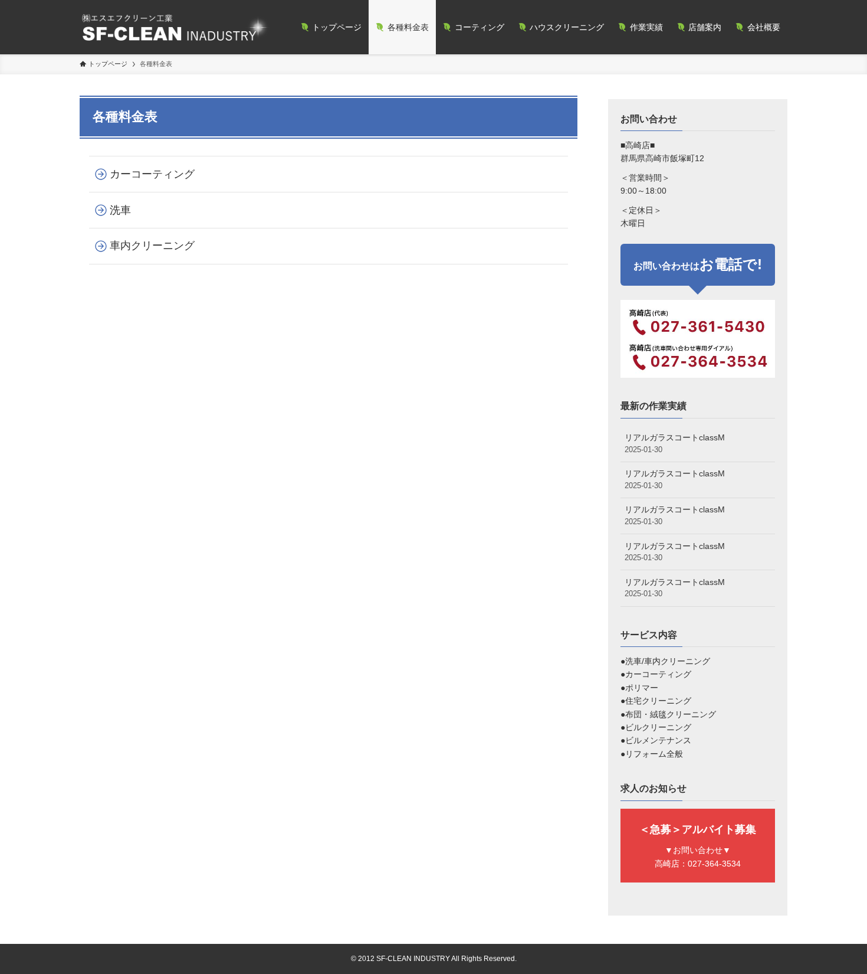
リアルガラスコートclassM (675, 443)
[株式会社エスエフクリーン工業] (175, 27)
